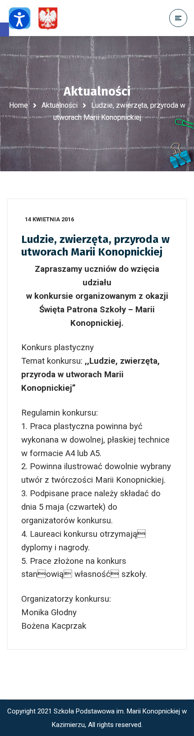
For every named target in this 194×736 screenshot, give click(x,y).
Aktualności (60, 105)
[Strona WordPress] (37, 18)
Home (18, 105)
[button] (4, 30)
